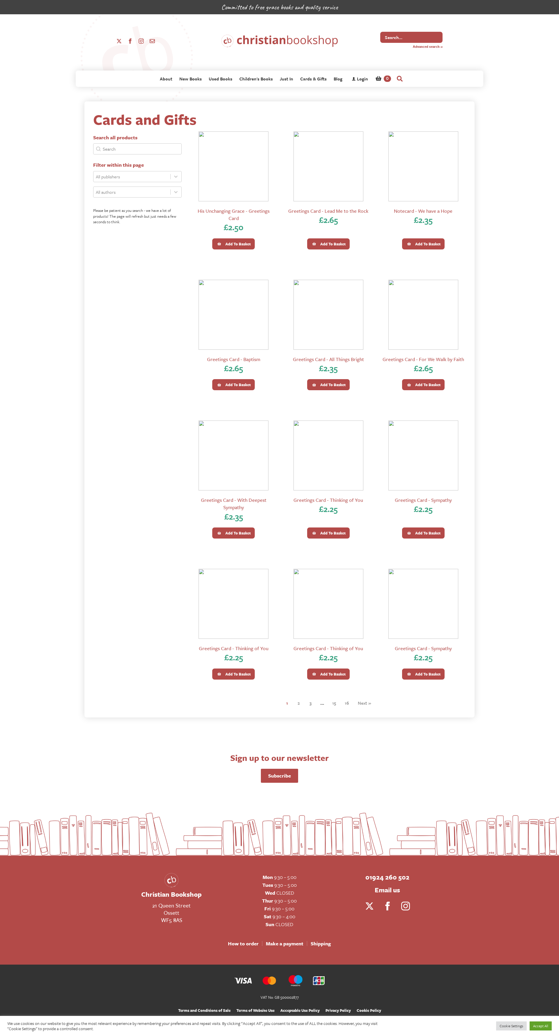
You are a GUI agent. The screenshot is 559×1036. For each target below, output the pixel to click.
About (166, 78)
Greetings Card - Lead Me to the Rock (328, 210)
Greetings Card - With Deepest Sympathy (233, 503)
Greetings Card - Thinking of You (328, 500)
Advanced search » (428, 46)
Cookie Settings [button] (511, 1025)
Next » (364, 703)
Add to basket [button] (238, 244)
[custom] (152, 41)
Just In (286, 78)
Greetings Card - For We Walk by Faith (423, 359)
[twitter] (119, 41)
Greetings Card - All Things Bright (328, 359)
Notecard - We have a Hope (423, 210)
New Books (190, 78)
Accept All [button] (540, 1025)
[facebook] (130, 41)
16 (347, 703)
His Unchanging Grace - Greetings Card (234, 214)
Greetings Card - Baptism (233, 359)
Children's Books (256, 78)
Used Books (220, 78)
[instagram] (141, 41)
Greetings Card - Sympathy (423, 500)
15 (334, 703)
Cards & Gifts (313, 78)
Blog (338, 78)
